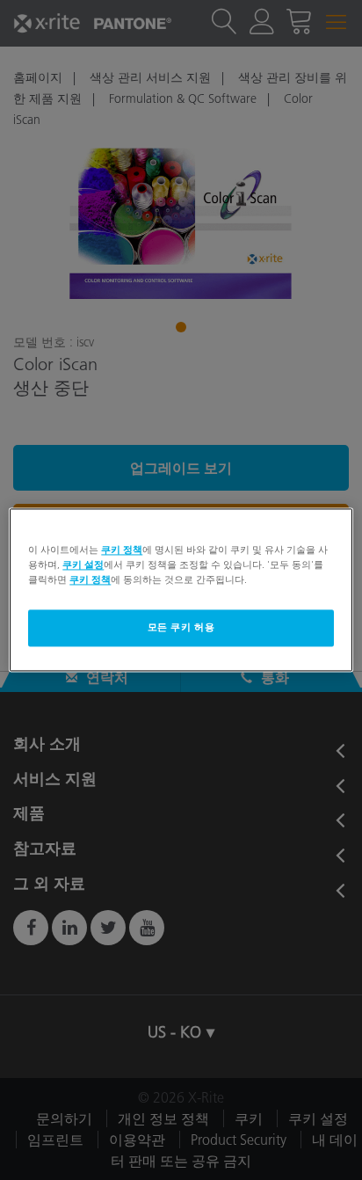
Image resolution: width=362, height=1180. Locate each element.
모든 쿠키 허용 (181, 628)
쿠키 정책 (121, 549)
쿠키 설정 (83, 565)
